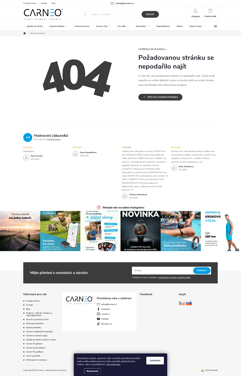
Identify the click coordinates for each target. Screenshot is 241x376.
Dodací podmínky (33, 327)
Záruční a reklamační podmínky (39, 331)
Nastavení (92, 371)
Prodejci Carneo (29, 3)
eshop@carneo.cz (109, 304)
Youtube (105, 319)
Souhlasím (155, 360)
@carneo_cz (106, 323)
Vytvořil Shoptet (211, 370)
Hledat (150, 14)
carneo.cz (105, 314)
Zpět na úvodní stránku (162, 97)
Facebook (105, 309)
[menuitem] (34, 26)
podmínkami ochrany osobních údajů (174, 277)
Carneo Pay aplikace (34, 351)
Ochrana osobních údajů (36, 335)
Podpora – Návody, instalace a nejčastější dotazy (39, 314)
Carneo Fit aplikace (34, 343)
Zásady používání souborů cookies (41, 339)
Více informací (113, 364)
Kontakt (44, 3)
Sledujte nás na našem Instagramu (123, 207)
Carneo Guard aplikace (35, 347)
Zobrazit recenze (54, 139)
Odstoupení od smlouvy (36, 360)
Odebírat (202, 270)
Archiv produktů (33, 356)
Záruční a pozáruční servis (37, 319)
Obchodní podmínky (35, 323)
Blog (54, 3)
